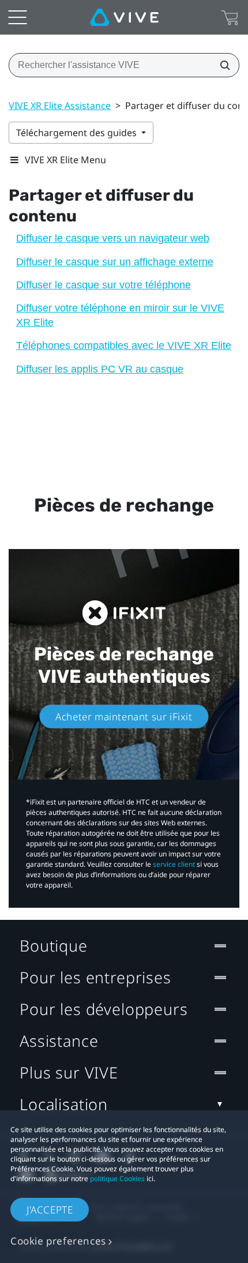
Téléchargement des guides (77, 132)
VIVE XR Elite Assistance (60, 105)
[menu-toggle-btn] (17, 17)
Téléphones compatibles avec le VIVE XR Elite (123, 345)
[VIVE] (124, 17)
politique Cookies (117, 1178)
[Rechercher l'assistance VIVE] (221, 65)
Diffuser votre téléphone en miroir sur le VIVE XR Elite (120, 315)
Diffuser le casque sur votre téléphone (103, 285)
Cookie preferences (58, 1240)
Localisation (64, 1104)
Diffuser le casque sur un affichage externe (114, 262)
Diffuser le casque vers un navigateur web (112, 238)
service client (174, 864)
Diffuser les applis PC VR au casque (99, 369)
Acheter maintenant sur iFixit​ (123, 716)
